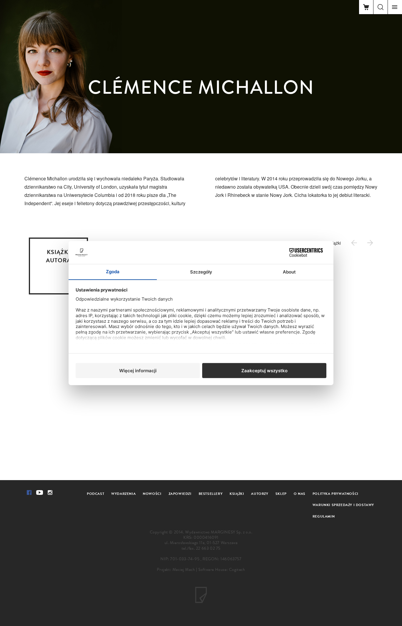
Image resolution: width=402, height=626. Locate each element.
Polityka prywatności (335, 493)
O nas (299, 493)
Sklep (281, 493)
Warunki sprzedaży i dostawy (343, 505)
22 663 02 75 (208, 548)
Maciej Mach (183, 569)
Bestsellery (211, 493)
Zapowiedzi (180, 493)
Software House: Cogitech (221, 569)
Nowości (152, 493)
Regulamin (324, 516)
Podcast (95, 493)
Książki (237, 493)
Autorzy (259, 493)
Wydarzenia (123, 493)
